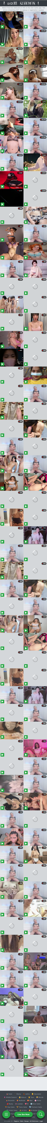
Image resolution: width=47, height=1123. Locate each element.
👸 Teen (31, 1097)
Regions (16, 1121)
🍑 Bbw (30, 1100)
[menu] (6, 1114)
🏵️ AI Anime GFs (35, 1110)
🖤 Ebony (17, 1094)
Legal (41, 1121)
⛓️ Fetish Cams (11, 1110)
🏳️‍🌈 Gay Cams (9, 1107)
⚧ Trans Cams (22, 1107)
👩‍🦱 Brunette (10, 1100)
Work (21, 1121)
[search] (41, 1114)
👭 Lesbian (19, 1104)
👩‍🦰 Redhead (21, 1100)
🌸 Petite (38, 1100)
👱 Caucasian (36, 1094)
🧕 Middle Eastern (10, 1097)
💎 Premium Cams (35, 1107)
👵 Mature (22, 1097)
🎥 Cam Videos (35, 1114)
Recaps (26, 1121)
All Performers (34, 1121)
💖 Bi (26, 1104)
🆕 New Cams (35, 1104)
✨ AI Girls (23, 1110)
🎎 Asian (9, 1094)
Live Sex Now (24, 1114)
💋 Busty (10, 1104)
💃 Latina (26, 1094)
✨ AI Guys (10, 1114)
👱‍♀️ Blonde (39, 1097)
